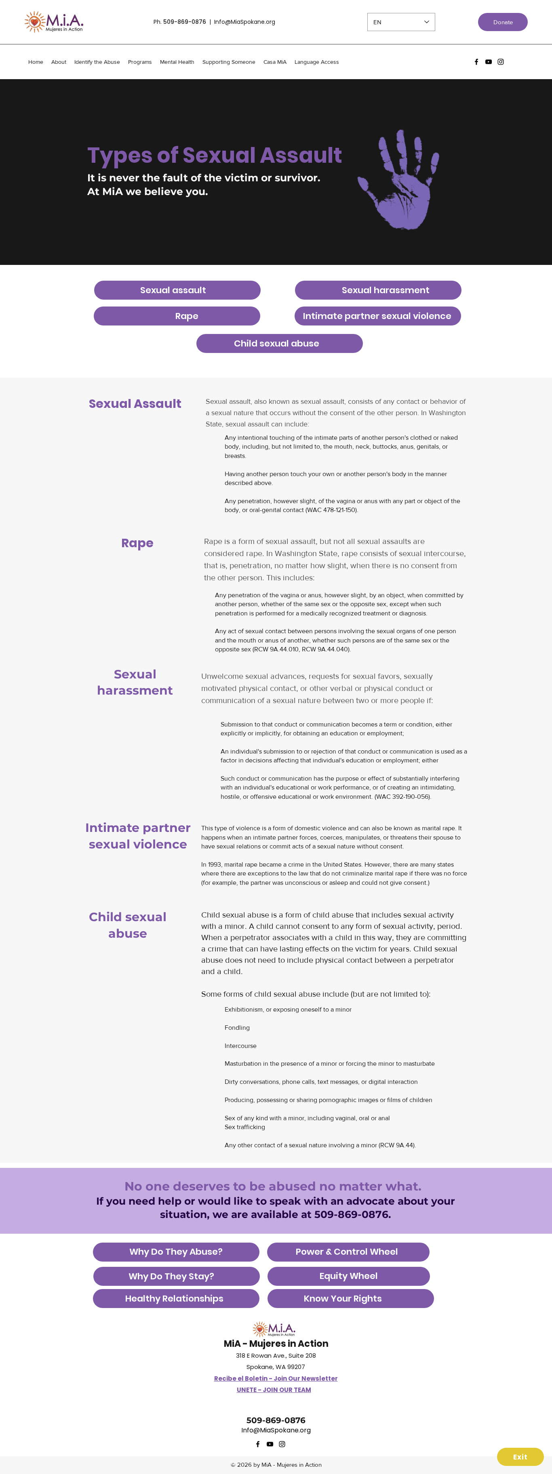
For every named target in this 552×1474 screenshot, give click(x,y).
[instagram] (501, 62)
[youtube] (489, 62)
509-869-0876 (184, 22)
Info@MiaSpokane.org (244, 22)
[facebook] (476, 62)
